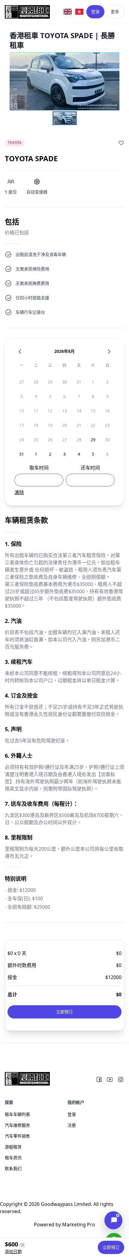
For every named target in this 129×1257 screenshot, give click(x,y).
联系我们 (13, 1168)
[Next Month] (109, 351)
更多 (115, 11)
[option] (21, 382)
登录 (95, 11)
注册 (72, 1125)
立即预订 (64, 1012)
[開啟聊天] (113, 1220)
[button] (64, 81)
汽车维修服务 (17, 1125)
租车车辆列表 (17, 1114)
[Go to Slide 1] (64, 118)
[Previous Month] (19, 351)
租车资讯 (13, 1157)
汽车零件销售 (17, 1136)
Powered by (64, 1224)
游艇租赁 (13, 1147)
